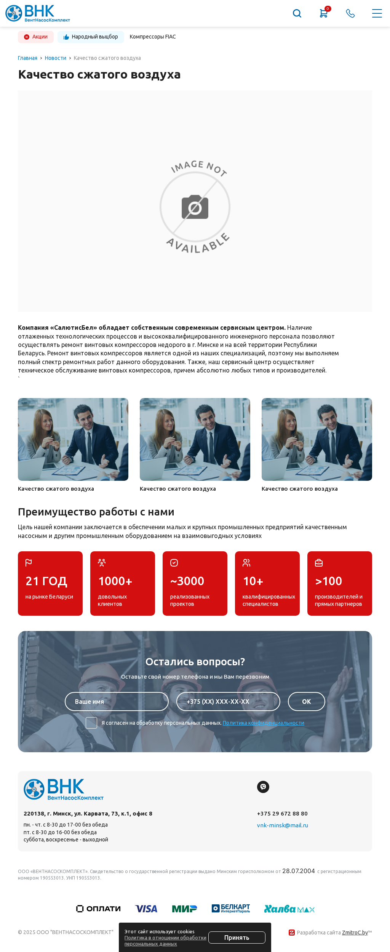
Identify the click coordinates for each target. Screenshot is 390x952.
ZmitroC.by (355, 933)
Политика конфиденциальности (263, 723)
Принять (236, 937)
